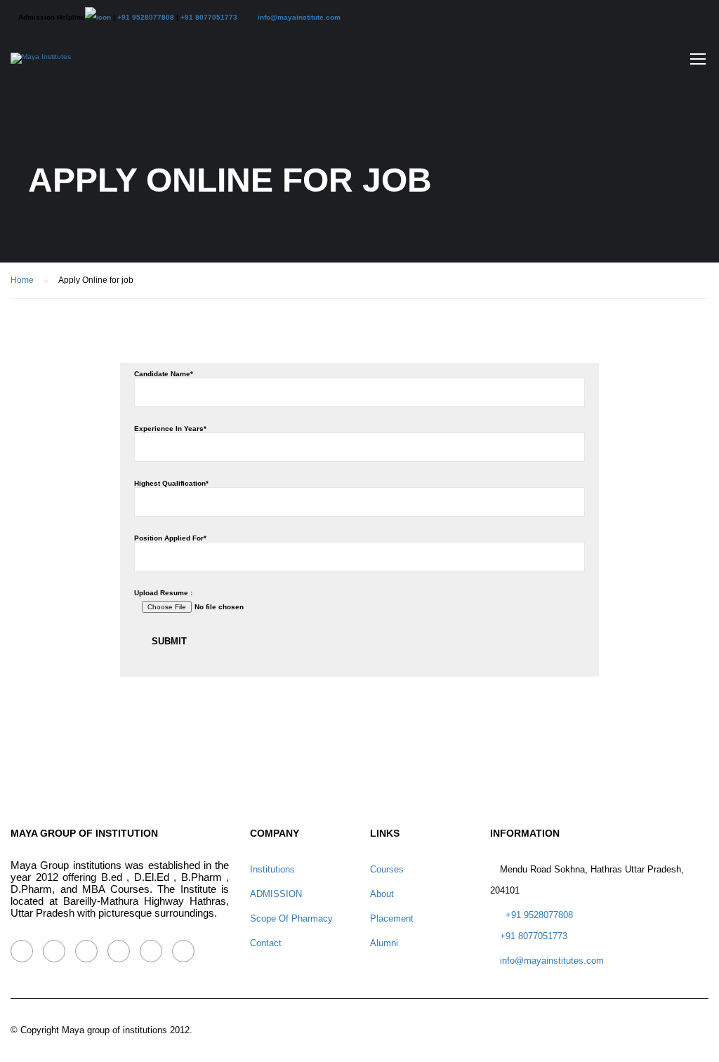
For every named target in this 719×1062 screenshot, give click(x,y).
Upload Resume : (163, 593)
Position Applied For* (170, 538)
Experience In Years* (170, 428)
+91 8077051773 (208, 17)
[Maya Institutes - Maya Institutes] (41, 65)
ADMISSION (276, 894)
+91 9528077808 (145, 17)
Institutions (272, 869)
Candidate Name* (163, 374)
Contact (266, 943)
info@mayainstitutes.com (552, 960)
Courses (387, 869)
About (382, 894)
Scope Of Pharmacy (291, 918)
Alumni (384, 943)
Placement (392, 918)
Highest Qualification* (171, 483)
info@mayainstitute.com (299, 17)
